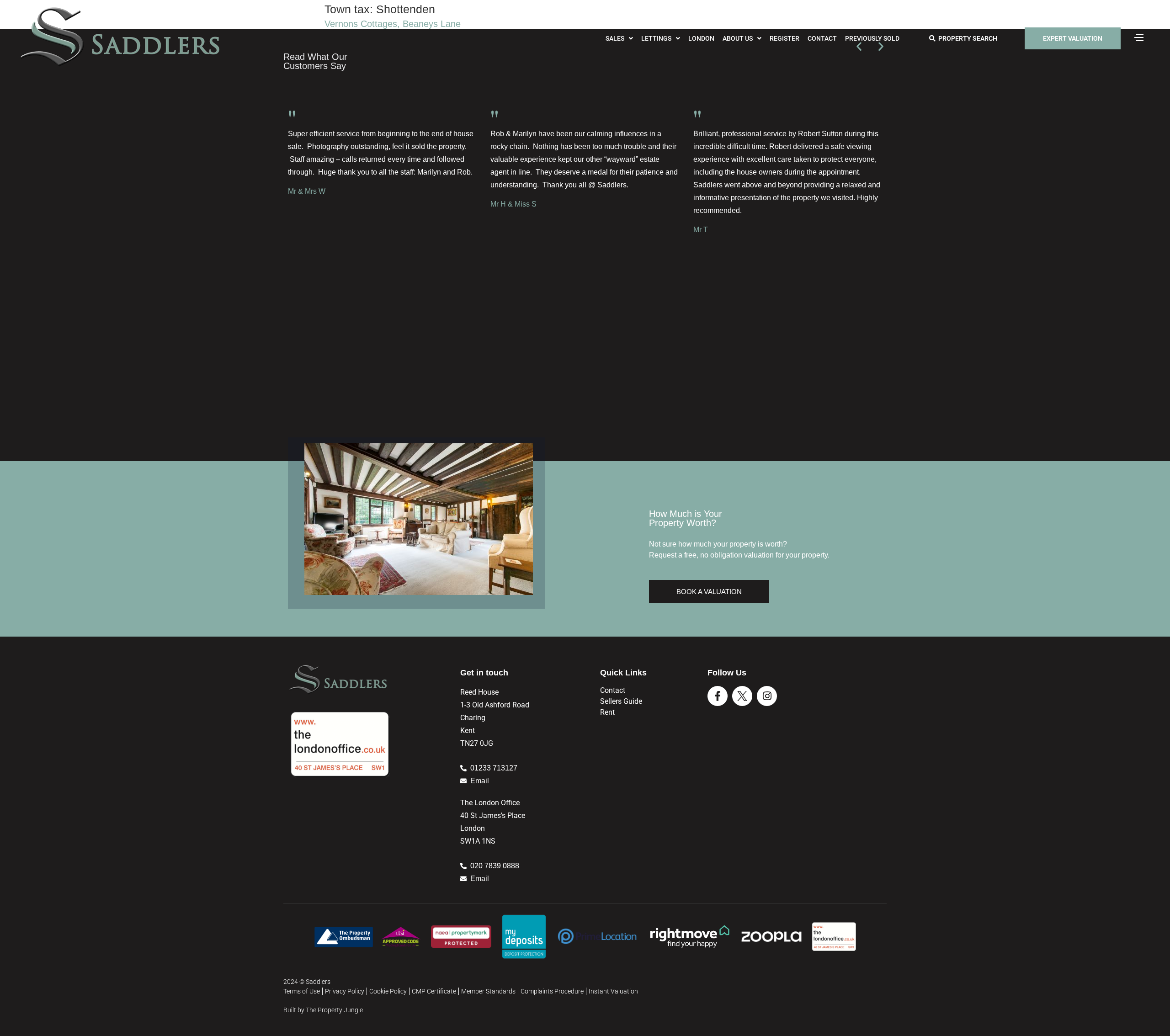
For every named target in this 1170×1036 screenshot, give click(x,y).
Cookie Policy (388, 991)
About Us (738, 38)
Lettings (656, 38)
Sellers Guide (621, 701)
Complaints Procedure (552, 991)
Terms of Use (301, 991)
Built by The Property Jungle (323, 1010)
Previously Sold (872, 38)
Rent (607, 712)
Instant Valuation (613, 991)
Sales (615, 38)
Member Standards (488, 991)
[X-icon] (742, 696)
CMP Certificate (434, 991)
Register (784, 38)
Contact (822, 38)
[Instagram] (767, 696)
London (701, 38)
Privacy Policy (344, 991)
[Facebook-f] (717, 696)
